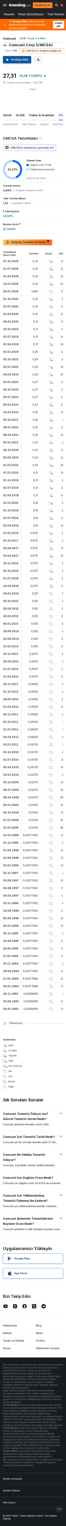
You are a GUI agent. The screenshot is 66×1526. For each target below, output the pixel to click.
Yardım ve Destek (13, 1340)
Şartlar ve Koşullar (12, 1478)
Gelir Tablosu (29, 124)
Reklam (7, 1333)
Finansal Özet (10, 124)
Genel (7, 115)
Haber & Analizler (41, 115)
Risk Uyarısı (9, 1502)
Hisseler (9, 14)
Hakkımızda (10, 1325)
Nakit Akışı (58, 124)
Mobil (39, 1333)
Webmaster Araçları (47, 1348)
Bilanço (45, 124)
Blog (38, 1325)
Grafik (20, 115)
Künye (7, 1348)
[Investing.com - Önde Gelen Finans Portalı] (20, 5)
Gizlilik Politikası (11, 1490)
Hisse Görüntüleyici (31, 14)
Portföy (40, 1340)
